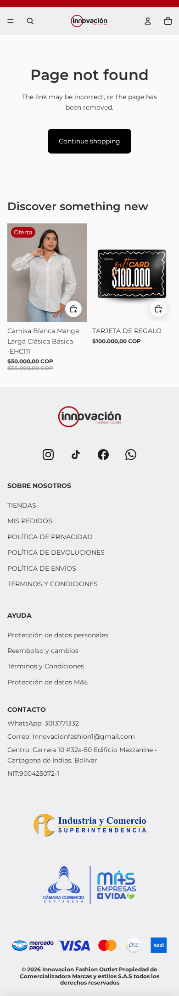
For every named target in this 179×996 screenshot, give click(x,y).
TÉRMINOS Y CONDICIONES (52, 584)
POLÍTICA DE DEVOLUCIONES (56, 552)
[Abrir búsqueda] (30, 21)
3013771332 (62, 723)
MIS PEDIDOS (29, 521)
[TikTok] (76, 455)
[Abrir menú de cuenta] (148, 21)
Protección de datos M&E (47, 682)
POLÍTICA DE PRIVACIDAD (50, 537)
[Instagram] (48, 455)
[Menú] (10, 21)
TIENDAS (21, 505)
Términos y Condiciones (45, 666)
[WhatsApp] (131, 455)
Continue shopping (89, 141)
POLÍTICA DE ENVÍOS (41, 568)
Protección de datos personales (57, 635)
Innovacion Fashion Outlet (80, 969)
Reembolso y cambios (42, 650)
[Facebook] (103, 455)
